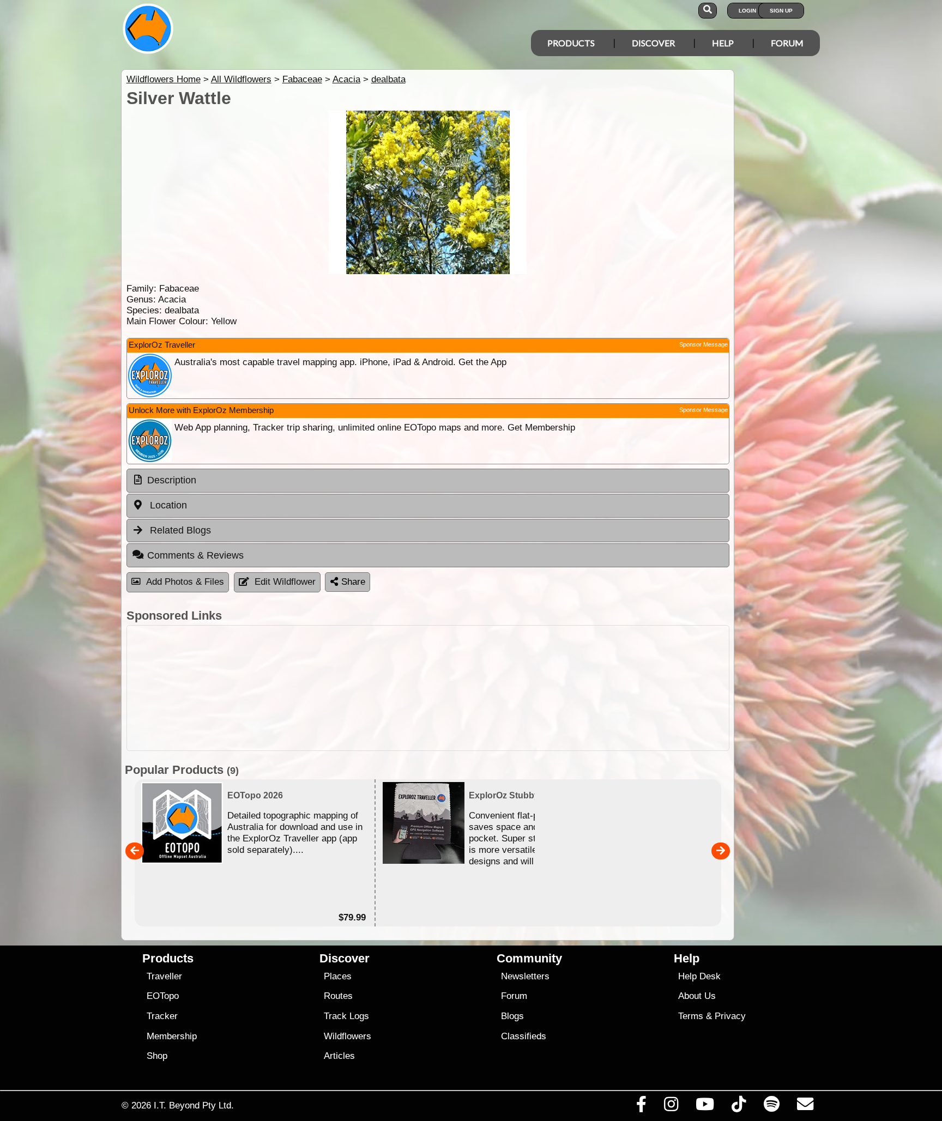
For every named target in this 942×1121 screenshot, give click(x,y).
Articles (339, 1056)
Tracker (162, 1016)
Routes (338, 996)
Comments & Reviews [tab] (195, 555)
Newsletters (525, 976)
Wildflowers (347, 1036)
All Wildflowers (241, 79)
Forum (787, 43)
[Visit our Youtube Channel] (705, 1106)
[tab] (427, 481)
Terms (690, 1016)
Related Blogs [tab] (179, 530)
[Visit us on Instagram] (671, 1106)
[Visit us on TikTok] (739, 1106)
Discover (653, 43)
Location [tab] (167, 505)
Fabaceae (302, 79)
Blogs (512, 1016)
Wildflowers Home (163, 79)
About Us (697, 996)
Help (723, 43)
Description (171, 480)
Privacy (730, 1016)
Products (571, 43)
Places (338, 976)
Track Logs (346, 1016)
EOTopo (163, 996)
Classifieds (523, 1036)
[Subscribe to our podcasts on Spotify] (771, 1106)
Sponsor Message (703, 344)
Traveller (164, 976)
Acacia (346, 79)
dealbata (388, 79)
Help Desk (699, 976)
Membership (172, 1036)
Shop (157, 1056)
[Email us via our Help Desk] (805, 1106)
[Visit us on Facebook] (641, 1106)
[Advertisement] (428, 688)
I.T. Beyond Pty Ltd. (194, 1105)
